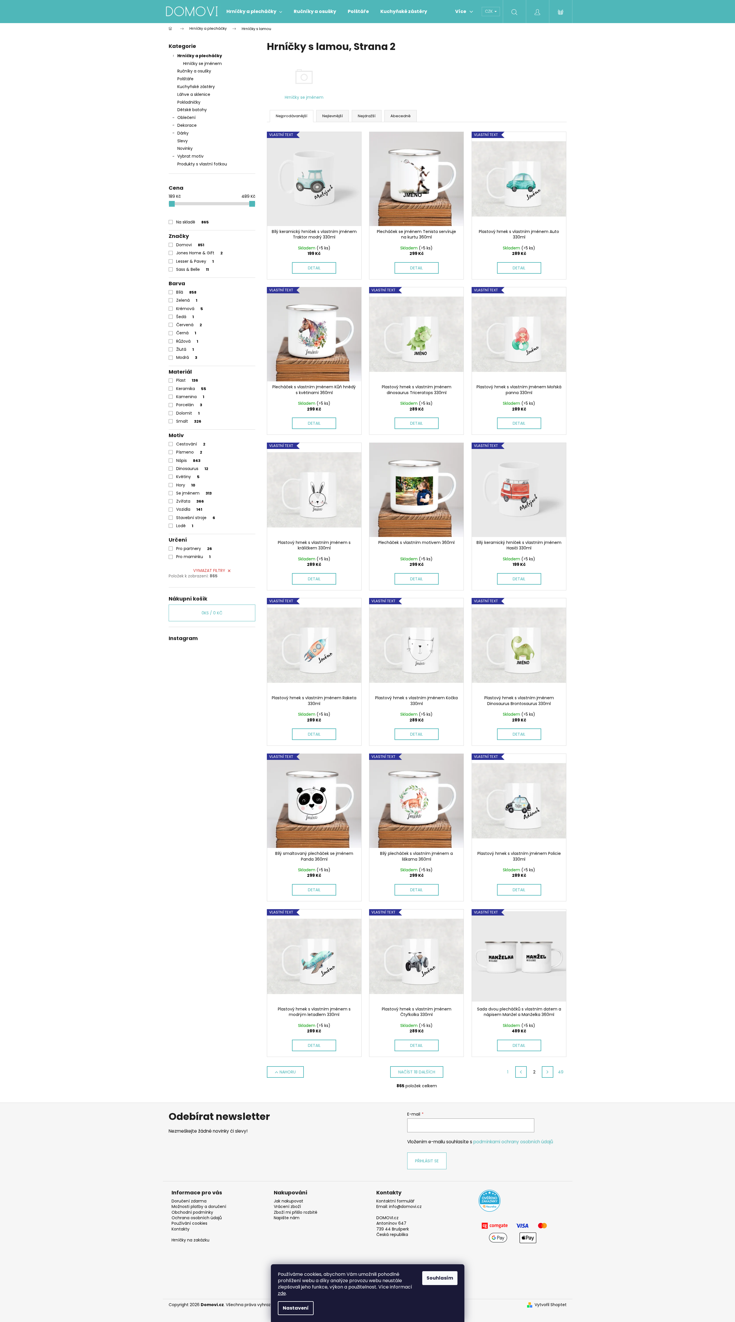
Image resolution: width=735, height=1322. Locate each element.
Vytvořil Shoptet (551, 1305)
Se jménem (194, 493)
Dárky (183, 133)
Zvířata (190, 501)
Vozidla (189, 509)
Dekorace (187, 125)
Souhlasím (440, 1278)
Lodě (184, 526)
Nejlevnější (332, 116)
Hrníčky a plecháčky (199, 56)
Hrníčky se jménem (202, 63)
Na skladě (192, 222)
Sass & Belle (192, 269)
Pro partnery (194, 548)
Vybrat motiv (190, 156)
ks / (212, 613)
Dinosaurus (192, 468)
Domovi (190, 245)
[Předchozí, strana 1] (521, 1072)
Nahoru (288, 1072)
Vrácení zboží (287, 1206)
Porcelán (189, 405)
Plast (187, 380)
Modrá (186, 357)
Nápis (188, 460)
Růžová (187, 341)
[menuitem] (254, 11)
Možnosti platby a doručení (199, 1206)
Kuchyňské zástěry (196, 86)
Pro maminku (193, 557)
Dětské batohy (192, 110)
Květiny (188, 477)
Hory (185, 485)
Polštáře (185, 79)
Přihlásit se (427, 1161)
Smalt (188, 421)
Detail (314, 268)
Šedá (185, 317)
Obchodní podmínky (192, 1212)
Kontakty (180, 1229)
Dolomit (188, 413)
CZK (489, 11)
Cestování (190, 444)
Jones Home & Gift (199, 253)
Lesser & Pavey (195, 261)
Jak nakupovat (288, 1201)
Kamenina (190, 397)
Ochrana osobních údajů (197, 1218)
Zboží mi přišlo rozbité (295, 1212)
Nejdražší (366, 116)
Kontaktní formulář (395, 1201)
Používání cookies (189, 1223)
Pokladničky (188, 102)
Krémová (189, 309)
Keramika (191, 388)
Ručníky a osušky (194, 71)
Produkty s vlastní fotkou (202, 164)
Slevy (182, 141)
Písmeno (189, 452)
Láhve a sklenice (193, 94)
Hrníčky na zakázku (190, 1240)
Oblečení (186, 117)
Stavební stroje (195, 518)
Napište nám (286, 1218)
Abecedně (400, 116)
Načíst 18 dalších (416, 1072)
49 (560, 1072)
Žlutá (185, 349)
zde (282, 1293)
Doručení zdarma (189, 1201)
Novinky (185, 148)
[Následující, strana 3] (547, 1072)
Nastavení (296, 1308)
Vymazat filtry (209, 570)
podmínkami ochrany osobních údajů (513, 1142)
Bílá (186, 292)
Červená (189, 325)
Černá (186, 333)
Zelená (186, 300)
